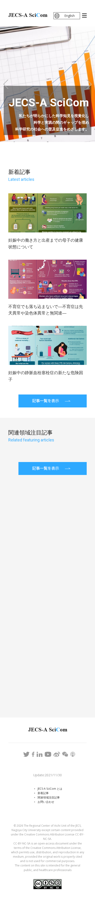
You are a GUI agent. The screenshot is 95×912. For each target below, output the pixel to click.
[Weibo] (56, 754)
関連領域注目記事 (49, 797)
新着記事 (43, 793)
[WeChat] (65, 754)
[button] (6, 84)
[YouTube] (48, 754)
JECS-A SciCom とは (50, 789)
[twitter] (26, 754)
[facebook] (33, 754)
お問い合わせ (46, 802)
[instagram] (39, 754)
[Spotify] (72, 754)
